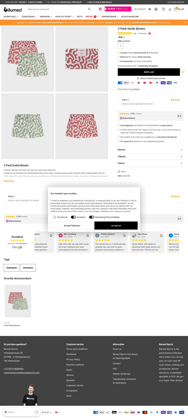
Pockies (7, 323)
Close (185, 22)
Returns (70, 375)
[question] (163, 9)
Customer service (75, 344)
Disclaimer (71, 354)
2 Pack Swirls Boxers (12, 325)
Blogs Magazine (130, 17)
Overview (132, 193)
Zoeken (89, 9)
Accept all (116, 225)
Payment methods (75, 364)
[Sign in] (170, 9)
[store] (156, 9)
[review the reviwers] (49, 235)
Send (68, 396)
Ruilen (69, 370)
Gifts (80, 17)
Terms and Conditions (77, 349)
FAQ (115, 368)
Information (118, 344)
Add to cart (149, 72)
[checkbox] (59, 217)
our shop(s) (135, 89)
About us (117, 349)
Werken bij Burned (121, 374)
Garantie (70, 380)
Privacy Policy (73, 359)
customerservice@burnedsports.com (22, 372)
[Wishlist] (182, 72)
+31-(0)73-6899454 (13, 368)
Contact (117, 363)
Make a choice (124, 41)
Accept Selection (72, 225)
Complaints (71, 390)
